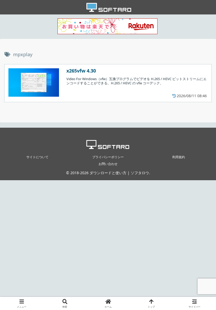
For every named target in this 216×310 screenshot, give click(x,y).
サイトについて (37, 157)
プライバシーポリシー (108, 157)
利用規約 (178, 157)
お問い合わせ (108, 164)
